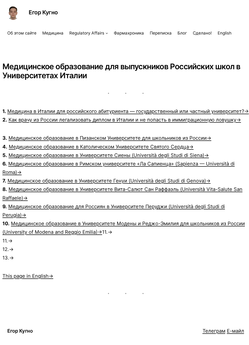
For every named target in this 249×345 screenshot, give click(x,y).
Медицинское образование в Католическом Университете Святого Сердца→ (101, 147)
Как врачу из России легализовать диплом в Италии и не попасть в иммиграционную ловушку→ (125, 120)
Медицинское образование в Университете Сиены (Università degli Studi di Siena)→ (109, 155)
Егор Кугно (43, 12)
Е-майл (235, 331)
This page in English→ (27, 276)
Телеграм (214, 331)
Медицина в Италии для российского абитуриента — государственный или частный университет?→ (128, 111)
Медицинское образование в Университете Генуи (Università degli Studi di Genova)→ (109, 181)
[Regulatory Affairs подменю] (107, 33)
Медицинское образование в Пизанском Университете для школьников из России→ (110, 138)
